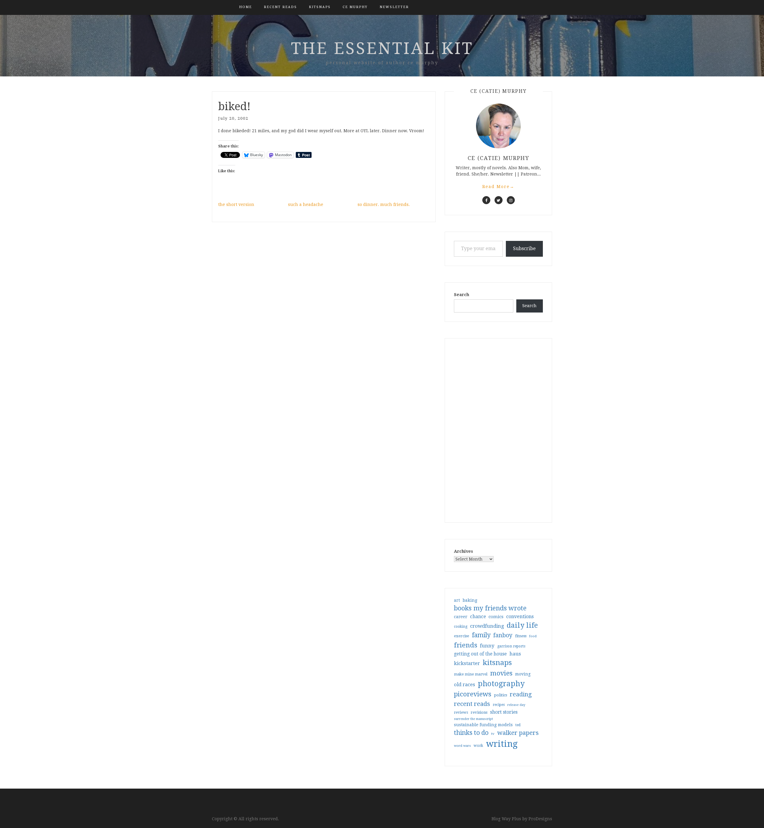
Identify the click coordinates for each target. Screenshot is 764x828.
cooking (460, 626)
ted (517, 725)
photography (501, 683)
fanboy (502, 635)
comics (496, 616)
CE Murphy (355, 7)
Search (461, 294)
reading (521, 694)
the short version (236, 204)
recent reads (472, 703)
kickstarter (467, 663)
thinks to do (471, 732)
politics (500, 695)
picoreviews (472, 694)
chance (478, 616)
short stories (503, 712)
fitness (520, 636)
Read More (498, 186)
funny (487, 646)
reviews (461, 712)
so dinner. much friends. (384, 204)
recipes (499, 705)
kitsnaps (320, 7)
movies (501, 673)
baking (470, 600)
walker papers (518, 732)
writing (502, 744)
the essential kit (382, 48)
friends (465, 645)
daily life (522, 625)
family (481, 635)
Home (245, 7)
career (460, 616)
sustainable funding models (483, 724)
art (457, 600)
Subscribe (524, 248)
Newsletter (394, 7)
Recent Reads (280, 7)
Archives (463, 551)
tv (493, 734)
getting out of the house (480, 654)
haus (515, 654)
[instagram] (511, 200)
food (533, 636)
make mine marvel (470, 674)
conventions (520, 616)
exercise (461, 636)
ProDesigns (540, 818)
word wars (462, 746)
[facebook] (486, 200)
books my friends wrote (490, 608)
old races (464, 684)
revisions (479, 712)
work (478, 746)
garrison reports (511, 646)
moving (523, 674)
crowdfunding (487, 626)
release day (516, 705)
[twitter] (499, 200)
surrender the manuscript (473, 719)
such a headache (305, 204)
